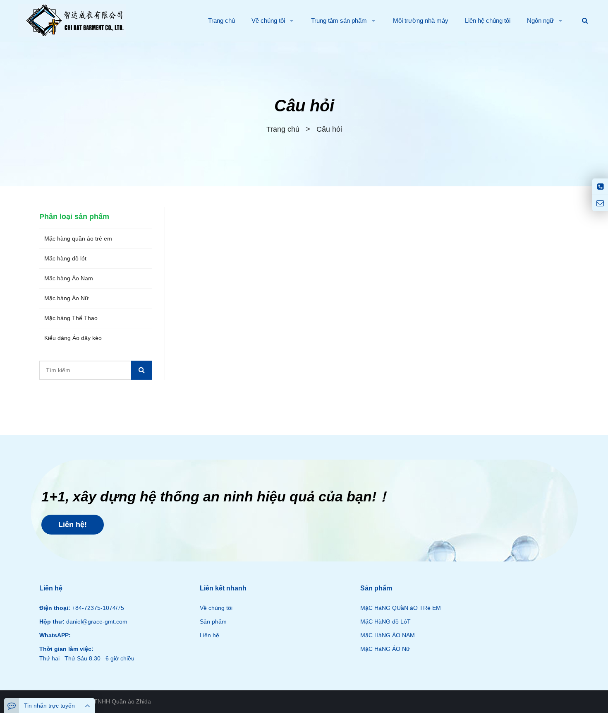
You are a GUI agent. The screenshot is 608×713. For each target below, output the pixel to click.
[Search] (141, 370)
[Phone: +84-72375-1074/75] (600, 186)
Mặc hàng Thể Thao (71, 318)
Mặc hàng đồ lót (65, 258)
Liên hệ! (72, 524)
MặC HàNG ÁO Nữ (385, 649)
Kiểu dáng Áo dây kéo (73, 338)
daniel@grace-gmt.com (96, 621)
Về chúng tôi (216, 608)
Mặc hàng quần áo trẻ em (78, 238)
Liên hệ (209, 635)
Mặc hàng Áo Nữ (66, 298)
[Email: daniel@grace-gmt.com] (600, 203)
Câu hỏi (304, 105)
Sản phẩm (213, 621)
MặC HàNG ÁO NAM (387, 635)
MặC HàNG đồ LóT (385, 621)
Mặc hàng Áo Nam (68, 278)
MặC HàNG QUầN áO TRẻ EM (400, 608)
